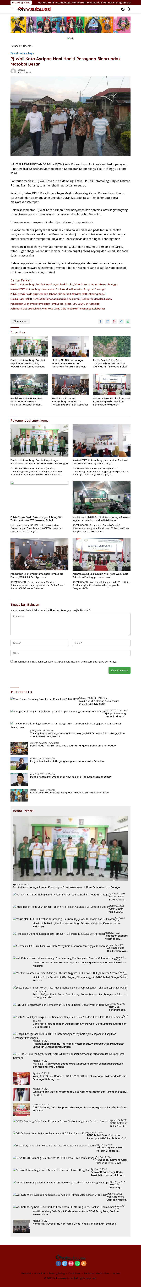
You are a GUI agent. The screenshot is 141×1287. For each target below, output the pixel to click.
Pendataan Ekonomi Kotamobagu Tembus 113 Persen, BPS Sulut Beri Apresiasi (55, 303)
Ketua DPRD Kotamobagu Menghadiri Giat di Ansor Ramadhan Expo (69, 792)
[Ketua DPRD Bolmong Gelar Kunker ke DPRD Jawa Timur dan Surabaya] (54, 1158)
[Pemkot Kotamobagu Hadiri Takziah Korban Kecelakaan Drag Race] (52, 1170)
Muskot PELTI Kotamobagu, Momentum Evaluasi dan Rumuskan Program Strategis (55, 2)
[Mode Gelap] (123, 9)
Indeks (116, 1273)
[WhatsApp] (77, 1264)
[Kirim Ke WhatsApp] (128, 321)
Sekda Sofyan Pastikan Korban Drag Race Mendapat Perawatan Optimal (109, 1149)
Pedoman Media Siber (96, 1273)
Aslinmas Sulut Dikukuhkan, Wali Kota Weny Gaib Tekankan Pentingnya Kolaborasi (57, 308)
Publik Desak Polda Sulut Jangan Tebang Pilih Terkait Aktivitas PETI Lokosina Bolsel (57, 294)
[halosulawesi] (33, 9)
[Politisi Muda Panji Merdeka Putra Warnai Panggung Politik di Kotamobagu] (19, 748)
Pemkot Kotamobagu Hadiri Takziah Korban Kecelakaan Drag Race (107, 1174)
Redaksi (26, 1273)
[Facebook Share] (100, 321)
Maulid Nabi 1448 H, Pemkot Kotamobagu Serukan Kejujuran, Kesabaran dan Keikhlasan (61, 299)
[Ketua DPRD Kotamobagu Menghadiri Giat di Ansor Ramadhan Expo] (19, 795)
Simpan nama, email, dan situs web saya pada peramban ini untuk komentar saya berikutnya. (65, 661)
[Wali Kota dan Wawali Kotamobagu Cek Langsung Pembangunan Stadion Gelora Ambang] (64, 958)
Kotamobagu (27, 53)
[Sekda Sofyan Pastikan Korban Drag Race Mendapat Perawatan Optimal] (54, 1145)
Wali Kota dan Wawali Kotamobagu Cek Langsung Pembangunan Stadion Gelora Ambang (79, 964)
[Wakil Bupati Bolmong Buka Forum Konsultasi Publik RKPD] (44, 699)
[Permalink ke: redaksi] (13, 71)
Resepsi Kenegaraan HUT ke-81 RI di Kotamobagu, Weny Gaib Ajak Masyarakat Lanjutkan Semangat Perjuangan (78, 1045)
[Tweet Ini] (107, 321)
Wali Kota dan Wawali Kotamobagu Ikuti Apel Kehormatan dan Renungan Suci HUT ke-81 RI (80, 1093)
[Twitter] (64, 1264)
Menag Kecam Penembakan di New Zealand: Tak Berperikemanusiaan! (71, 776)
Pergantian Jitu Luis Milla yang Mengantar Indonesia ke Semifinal (67, 761)
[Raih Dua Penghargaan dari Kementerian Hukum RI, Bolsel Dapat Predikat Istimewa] (61, 1005)
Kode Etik (39, 1273)
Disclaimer (74, 1273)
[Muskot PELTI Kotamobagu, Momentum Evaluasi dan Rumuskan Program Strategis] (70, 346)
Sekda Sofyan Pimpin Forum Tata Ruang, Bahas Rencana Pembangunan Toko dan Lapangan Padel (80, 996)
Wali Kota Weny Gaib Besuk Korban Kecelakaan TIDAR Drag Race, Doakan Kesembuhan (76, 1213)
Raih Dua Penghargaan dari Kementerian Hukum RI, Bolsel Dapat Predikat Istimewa (118, 1008)
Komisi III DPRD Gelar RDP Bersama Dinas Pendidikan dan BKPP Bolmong (74, 1223)
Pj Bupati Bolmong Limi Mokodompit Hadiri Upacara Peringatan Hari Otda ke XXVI (117, 715)
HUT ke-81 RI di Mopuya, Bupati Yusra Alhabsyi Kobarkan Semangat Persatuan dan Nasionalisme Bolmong (78, 1065)
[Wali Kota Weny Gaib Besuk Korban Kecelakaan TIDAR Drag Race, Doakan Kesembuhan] (64, 1207)
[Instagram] (71, 1264)
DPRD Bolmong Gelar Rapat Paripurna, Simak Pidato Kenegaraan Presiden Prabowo (118, 1125)
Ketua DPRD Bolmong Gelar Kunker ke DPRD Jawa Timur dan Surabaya (111, 1161)
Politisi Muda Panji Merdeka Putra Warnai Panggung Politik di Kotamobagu (73, 745)
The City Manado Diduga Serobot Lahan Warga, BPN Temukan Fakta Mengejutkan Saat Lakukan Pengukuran (77, 735)
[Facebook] (58, 1264)
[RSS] (83, 1264)
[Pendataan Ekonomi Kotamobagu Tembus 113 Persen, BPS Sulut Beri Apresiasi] (70, 384)
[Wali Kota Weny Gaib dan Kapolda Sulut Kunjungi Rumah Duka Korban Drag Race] (59, 1195)
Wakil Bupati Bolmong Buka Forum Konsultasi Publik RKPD (99, 702)
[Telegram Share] (121, 321)
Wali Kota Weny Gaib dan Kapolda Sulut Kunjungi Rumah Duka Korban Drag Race (117, 1198)
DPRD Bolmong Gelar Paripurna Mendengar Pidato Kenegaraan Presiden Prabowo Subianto (80, 1109)
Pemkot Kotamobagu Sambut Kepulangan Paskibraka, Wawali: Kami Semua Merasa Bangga (63, 284)
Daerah (14, 53)
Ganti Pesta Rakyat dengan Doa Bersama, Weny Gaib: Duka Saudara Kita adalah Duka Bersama (79, 1025)
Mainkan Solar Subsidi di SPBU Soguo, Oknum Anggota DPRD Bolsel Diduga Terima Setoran (80, 979)
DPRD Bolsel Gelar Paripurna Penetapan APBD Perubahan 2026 (106, 1137)
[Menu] (12, 9)
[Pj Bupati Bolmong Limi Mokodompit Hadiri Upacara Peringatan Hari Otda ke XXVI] (57, 711)
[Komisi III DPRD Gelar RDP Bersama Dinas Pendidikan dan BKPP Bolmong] (21, 1226)
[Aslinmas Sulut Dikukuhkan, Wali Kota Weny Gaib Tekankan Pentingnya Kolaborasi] (112, 384)
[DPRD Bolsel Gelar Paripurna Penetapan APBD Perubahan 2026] (50, 1133)
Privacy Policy (57, 1273)
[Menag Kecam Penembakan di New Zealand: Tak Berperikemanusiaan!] (19, 779)
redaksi (21, 69)
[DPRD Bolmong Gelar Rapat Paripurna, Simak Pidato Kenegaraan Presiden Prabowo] (61, 1121)
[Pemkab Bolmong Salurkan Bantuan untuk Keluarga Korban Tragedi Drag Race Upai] (61, 1182)
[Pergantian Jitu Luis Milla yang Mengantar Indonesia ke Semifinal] (19, 763)
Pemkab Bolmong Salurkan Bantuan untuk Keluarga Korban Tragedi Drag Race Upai (119, 1186)
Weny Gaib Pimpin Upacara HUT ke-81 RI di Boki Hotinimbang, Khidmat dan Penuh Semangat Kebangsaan (79, 1078)
